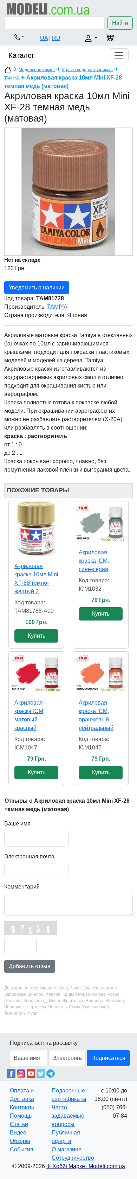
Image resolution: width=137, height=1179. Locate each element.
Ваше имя (17, 824)
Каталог (21, 55)
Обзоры (20, 1141)
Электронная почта (29, 856)
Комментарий (22, 887)
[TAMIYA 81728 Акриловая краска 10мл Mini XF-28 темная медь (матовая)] (68, 191)
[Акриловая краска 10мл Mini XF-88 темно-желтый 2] (36, 528)
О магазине (66, 1149)
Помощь (21, 1116)
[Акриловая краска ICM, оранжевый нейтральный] (100, 672)
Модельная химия (37, 69)
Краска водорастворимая (87, 69)
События (21, 1149)
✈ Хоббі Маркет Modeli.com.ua (85, 1166)
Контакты (22, 1107)
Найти (120, 23)
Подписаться (108, 1058)
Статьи (19, 1124)
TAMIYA (11, 78)
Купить (36, 636)
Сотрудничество (73, 1158)
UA (44, 38)
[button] (19, 37)
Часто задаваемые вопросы (68, 1115)
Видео (18, 1133)
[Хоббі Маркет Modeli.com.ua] (48, 9)
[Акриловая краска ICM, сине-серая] (100, 522)
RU (56, 38)
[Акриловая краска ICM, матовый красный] (36, 672)
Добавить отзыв (30, 966)
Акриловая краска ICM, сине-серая (94, 560)
